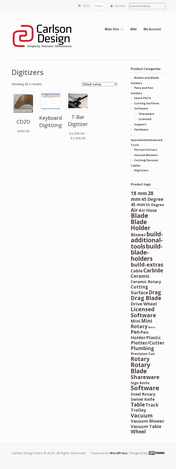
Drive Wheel (144, 304)
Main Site (112, 29)
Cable (137, 271)
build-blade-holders (146, 252)
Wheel (138, 431)
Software (141, 108)
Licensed (145, 119)
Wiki (133, 29)
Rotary (140, 359)
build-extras (147, 264)
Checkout (119, 6)
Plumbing (142, 348)
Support (140, 124)
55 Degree (155, 204)
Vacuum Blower (147, 421)
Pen (135, 332)
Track (152, 405)
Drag (155, 292)
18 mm (139, 193)
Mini (136, 321)
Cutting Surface (139, 290)
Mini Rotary (141, 323)
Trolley (138, 410)
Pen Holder (140, 334)
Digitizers (141, 170)
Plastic (153, 337)
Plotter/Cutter (147, 343)
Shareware (146, 114)
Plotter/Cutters (145, 150)
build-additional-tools (147, 240)
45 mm (138, 204)
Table (138, 404)
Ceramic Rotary (146, 281)
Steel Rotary (143, 394)
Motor (151, 327)
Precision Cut (143, 353)
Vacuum (142, 415)
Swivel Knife (143, 399)
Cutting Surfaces (146, 103)
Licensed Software (143, 312)
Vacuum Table (146, 426)
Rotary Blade (140, 368)
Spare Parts (142, 98)
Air (134, 209)
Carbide (153, 270)
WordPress (118, 453)
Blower (138, 235)
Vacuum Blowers (146, 155)
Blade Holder (140, 225)
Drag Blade (146, 298)
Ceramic (140, 276)
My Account (152, 29)
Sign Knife (140, 382)
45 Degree (152, 199)
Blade (139, 215)
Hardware (141, 129)
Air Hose (148, 210)
